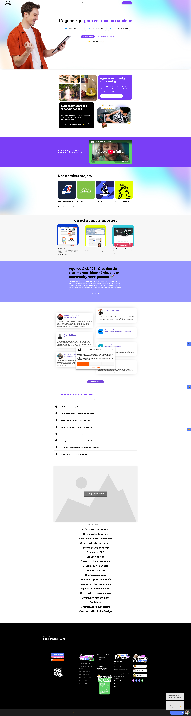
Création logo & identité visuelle (121, 670)
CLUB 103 (49, 712)
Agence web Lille (83, 680)
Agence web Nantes (84, 689)
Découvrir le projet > (63, 254)
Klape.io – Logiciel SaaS (122, 202)
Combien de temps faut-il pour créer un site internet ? (77, 427)
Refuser (95, 364)
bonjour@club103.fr (54, 638)
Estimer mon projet (177, 713)
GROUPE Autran (81, 202)
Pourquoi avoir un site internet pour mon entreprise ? (76, 394)
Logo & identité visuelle (97, 28)
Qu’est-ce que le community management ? (74, 434)
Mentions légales (78, 712)
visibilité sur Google (129, 400)
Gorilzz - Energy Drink (120, 249)
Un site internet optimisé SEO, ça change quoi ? (75, 420)
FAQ (115, 686)
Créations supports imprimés (95, 579)
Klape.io (88, 249)
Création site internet (73, 28)
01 (58, 206)
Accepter (83, 364)
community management (89, 276)
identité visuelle (102, 272)
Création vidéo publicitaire (95, 606)
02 (64, 206)
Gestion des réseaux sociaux (120, 28)
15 (73, 206)
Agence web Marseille (85, 671)
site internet (60, 400)
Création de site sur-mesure (95, 543)
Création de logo (95, 556)
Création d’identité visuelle (95, 561)
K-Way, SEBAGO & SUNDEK (66, 202)
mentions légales (96, 367)
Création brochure (96, 570)
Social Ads (95, 602)
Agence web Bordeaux (85, 677)
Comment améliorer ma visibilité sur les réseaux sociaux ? (78, 413)
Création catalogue (95, 574)
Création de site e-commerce (95, 538)
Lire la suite (95, 293)
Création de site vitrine (95, 534)
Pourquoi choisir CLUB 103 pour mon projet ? (74, 454)
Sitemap (85, 712)
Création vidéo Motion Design (95, 611)
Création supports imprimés (122, 674)
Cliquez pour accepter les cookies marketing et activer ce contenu (95, 493)
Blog (115, 683)
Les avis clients (119, 681)
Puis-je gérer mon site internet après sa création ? (76, 441)
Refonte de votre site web (96, 547)
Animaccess (62, 248)
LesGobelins (99, 202)
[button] (113, 349)
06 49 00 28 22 (101, 660)
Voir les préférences (107, 364)
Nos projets (117, 664)
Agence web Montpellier (85, 686)
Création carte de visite (95, 565)
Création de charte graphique (95, 584)
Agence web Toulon (84, 663)
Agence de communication (95, 588)
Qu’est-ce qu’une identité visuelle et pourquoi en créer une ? (79, 447)
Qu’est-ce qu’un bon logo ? (69, 407)
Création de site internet (95, 529)
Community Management (95, 597)
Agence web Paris (84, 674)
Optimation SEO (95, 552)
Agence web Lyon (84, 683)
